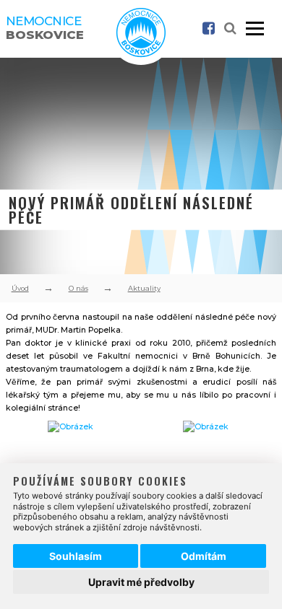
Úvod (20, 288)
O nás (78, 288)
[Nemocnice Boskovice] (141, 54)
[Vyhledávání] (230, 29)
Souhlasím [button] (75, 556)
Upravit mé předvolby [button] (141, 582)
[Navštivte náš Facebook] (208, 28)
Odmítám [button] (203, 556)
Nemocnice (45, 28)
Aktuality (144, 288)
